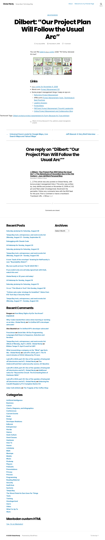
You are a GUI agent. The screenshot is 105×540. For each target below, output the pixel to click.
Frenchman (10, 332)
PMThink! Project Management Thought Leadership (53, 108)
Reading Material (13, 480)
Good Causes (11, 437)
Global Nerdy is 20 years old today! (19, 276)
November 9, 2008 (54, 43)
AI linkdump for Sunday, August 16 (19, 280)
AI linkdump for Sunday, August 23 (19, 245)
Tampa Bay (10, 491)
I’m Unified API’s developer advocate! (34, 329)
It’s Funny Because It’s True (51, 116)
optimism (65, 116)
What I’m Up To (12, 509)
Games (9, 432)
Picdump (9, 461)
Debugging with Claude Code (17, 241)
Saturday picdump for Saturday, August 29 (22, 231)
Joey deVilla (41, 43)
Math (8, 451)
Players (9, 464)
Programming (11, 477)
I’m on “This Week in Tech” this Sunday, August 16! (26, 288)
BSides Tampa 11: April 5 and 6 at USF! (20, 346)
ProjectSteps (39, 106)
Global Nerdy (8, 4)
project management (33, 116)
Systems (9, 488)
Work (8, 512)
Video (8, 506)
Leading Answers (40, 103)
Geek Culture (11, 435)
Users (8, 504)
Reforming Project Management (46, 95)
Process (9, 475)
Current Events (12, 414)
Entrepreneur (11, 427)
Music (8, 459)
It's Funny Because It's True (44, 121)
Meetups (9, 453)
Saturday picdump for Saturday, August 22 (22, 249)
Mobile (9, 456)
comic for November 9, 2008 (45, 87)
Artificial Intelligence (14, 400)
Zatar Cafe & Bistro (13, 388)
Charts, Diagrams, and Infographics (20, 408)
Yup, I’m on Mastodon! (14, 524)
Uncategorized (52, 15)
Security (9, 483)
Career (9, 406)
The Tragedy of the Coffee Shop (36, 388)
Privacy (9, 472)
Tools (8, 496)
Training (9, 499)
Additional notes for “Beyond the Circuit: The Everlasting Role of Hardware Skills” (27, 372)
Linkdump (10, 448)
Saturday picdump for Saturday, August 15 (22, 284)
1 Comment (67, 43)
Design (9, 419)
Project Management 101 (50, 89)
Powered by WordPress (29, 535)
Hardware (10, 440)
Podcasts (10, 467)
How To (9, 443)
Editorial (9, 424)
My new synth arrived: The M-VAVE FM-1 (22, 266)
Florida (9, 429)
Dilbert (15, 116)
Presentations (11, 469)
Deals (8, 416)
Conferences (11, 411)
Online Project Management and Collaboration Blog (53, 111)
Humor (9, 445)
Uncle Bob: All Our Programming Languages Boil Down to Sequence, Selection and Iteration (25, 335)
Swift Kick (10, 485)
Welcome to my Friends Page (84, 4)
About (70, 4)
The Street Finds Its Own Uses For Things (22, 493)
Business (10, 403)
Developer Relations (14, 421)
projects (22, 116)
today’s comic (47, 52)
